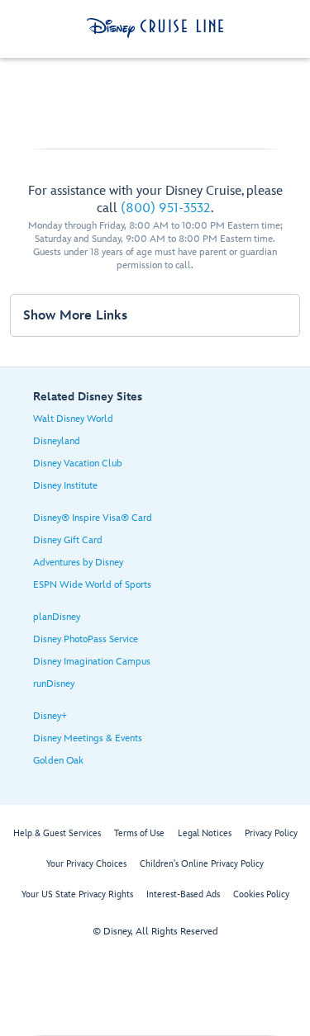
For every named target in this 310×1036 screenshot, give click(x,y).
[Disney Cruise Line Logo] (155, 28)
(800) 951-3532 (166, 208)
